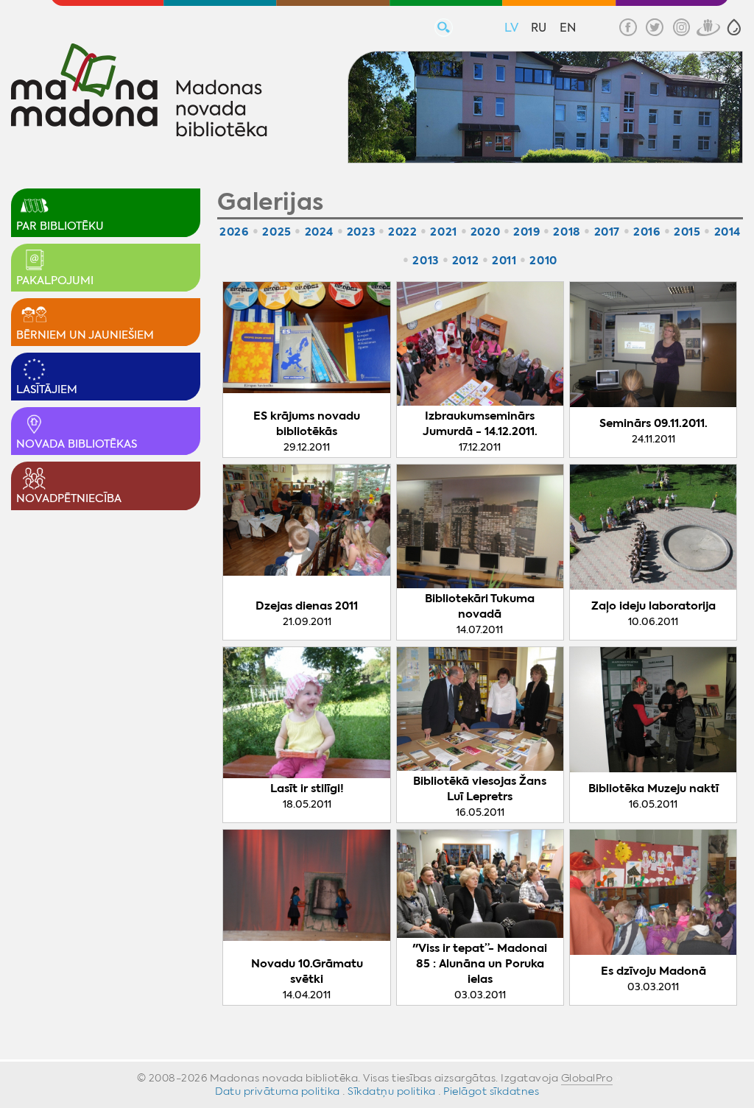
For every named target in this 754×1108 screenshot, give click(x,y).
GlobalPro (587, 1077)
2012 (465, 260)
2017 (607, 231)
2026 (234, 231)
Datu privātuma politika (277, 1091)
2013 (425, 260)
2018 (566, 231)
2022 (402, 231)
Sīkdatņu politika (392, 1091)
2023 (361, 231)
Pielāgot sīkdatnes (491, 1091)
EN (568, 27)
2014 (727, 231)
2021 (443, 231)
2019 (526, 231)
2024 (319, 231)
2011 (504, 260)
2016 (646, 231)
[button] (734, 27)
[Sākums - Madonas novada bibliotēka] (139, 92)
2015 (687, 231)
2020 (485, 231)
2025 (276, 231)
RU (538, 27)
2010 (543, 260)
